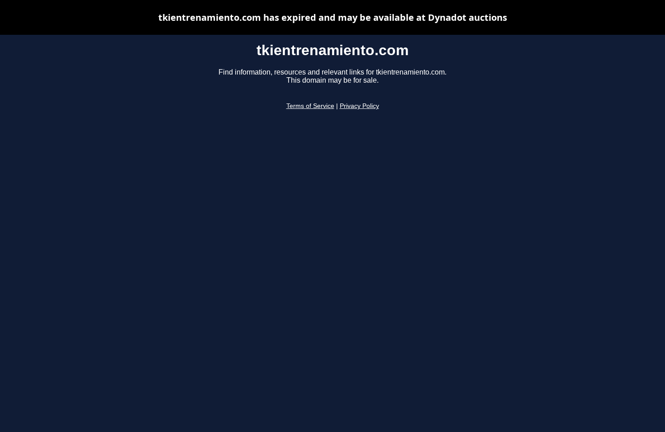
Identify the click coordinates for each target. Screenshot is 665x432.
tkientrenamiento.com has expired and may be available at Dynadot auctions (332, 17)
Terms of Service (310, 106)
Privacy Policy (359, 106)
